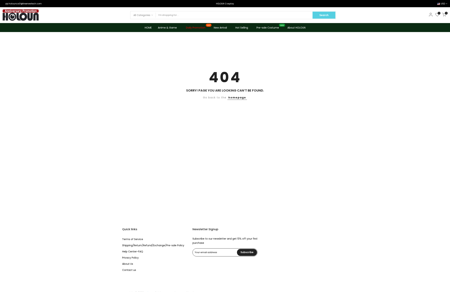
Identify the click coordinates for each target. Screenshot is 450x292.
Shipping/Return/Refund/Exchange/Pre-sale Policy (153, 245)
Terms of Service (132, 239)
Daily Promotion (198, 27)
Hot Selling (241, 27)
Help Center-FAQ (132, 251)
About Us (127, 264)
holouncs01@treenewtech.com (25, 3)
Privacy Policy (130, 257)
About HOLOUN (296, 27)
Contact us (129, 270)
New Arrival (220, 27)
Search (324, 15)
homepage (237, 97)
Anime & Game (167, 27)
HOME (148, 27)
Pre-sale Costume (270, 27)
